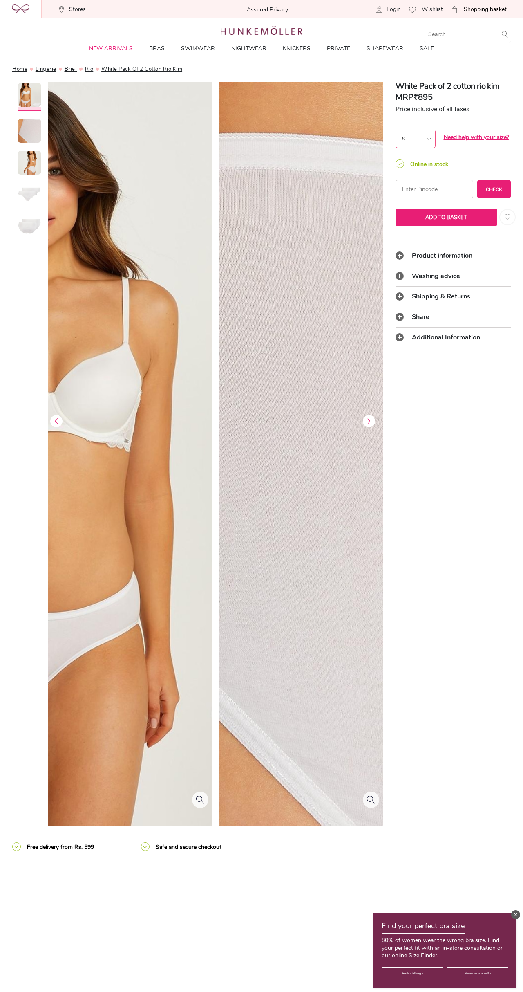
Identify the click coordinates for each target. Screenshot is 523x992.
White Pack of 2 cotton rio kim (141, 69)
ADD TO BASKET (446, 217)
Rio (89, 69)
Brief (71, 69)
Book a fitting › (412, 973)
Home (19, 69)
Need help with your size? (476, 137)
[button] (515, 914)
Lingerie (46, 69)
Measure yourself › (478, 973)
